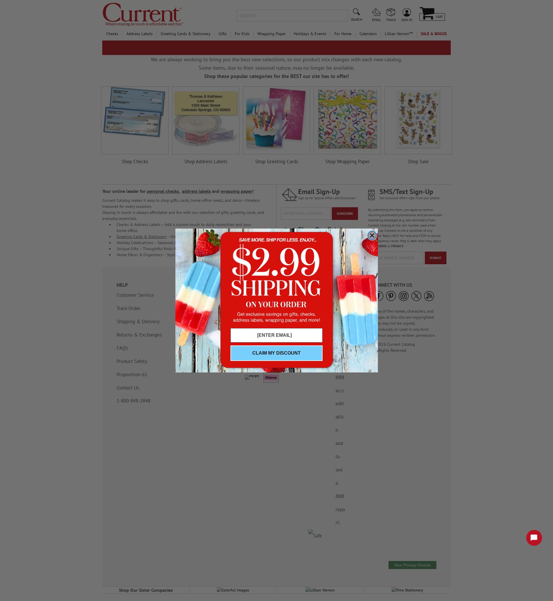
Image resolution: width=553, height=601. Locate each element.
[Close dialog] (372, 235)
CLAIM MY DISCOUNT (276, 353)
